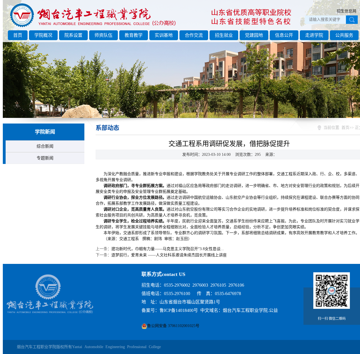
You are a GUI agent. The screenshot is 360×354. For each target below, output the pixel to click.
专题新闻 (45, 158)
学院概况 (43, 35)
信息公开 (284, 35)
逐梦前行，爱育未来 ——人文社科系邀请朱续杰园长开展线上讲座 (169, 255)
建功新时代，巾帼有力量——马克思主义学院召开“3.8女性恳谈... (167, 249)
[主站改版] (93, 27)
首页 (17, 35)
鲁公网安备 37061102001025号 (173, 326)
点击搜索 (352, 19)
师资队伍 (103, 35)
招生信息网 (346, 11)
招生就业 (224, 35)
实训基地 (164, 35)
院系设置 (73, 35)
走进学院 (314, 35)
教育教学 (134, 35)
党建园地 (254, 35)
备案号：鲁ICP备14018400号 (169, 310)
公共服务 (344, 35)
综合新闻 (45, 146)
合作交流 (194, 35)
